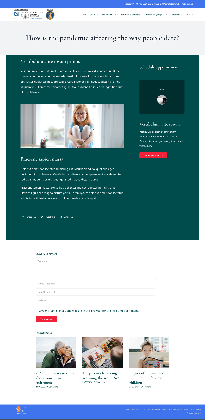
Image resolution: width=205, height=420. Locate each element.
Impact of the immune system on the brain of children (146, 378)
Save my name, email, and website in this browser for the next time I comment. (88, 311)
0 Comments (52, 387)
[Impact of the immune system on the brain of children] (149, 352)
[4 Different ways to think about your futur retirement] (56, 352)
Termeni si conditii (194, 413)
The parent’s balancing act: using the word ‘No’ (100, 375)
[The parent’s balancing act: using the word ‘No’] (102, 352)
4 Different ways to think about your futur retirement (55, 378)
